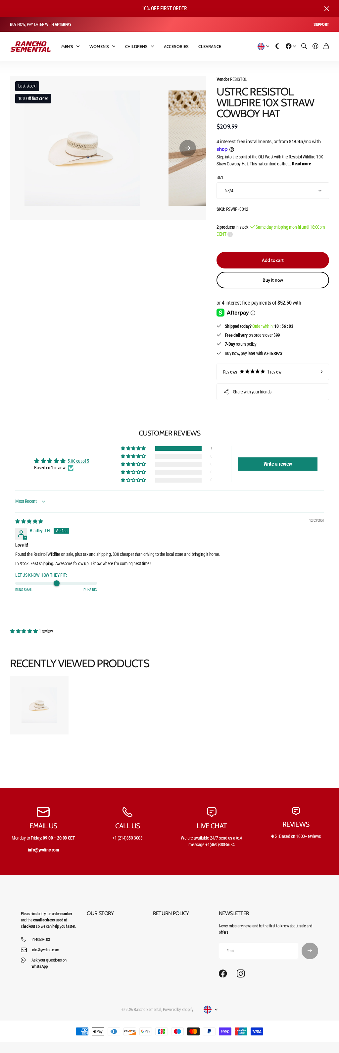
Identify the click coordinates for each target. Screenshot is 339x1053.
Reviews (252, 372)
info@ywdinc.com (45, 949)
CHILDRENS (136, 46)
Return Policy (171, 913)
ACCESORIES (176, 46)
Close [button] (326, 8)
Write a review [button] (278, 464)
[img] (29, 521)
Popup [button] (230, 234)
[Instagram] (241, 973)
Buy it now (273, 280)
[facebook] (223, 974)
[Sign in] (315, 46)
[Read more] (291, 46)
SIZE (220, 177)
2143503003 (40, 939)
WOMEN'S (99, 46)
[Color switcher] (277, 46)
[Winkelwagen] (326, 46)
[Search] (304, 46)
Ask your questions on (49, 963)
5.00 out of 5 (78, 461)
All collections (79, 46)
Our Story (100, 913)
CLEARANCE (209, 46)
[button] (187, 148)
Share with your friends (252, 391)
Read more (301, 163)
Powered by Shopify (178, 1009)
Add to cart (272, 260)
